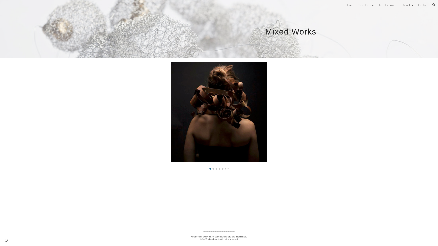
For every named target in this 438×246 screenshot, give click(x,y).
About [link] (406, 4)
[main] (253, 29)
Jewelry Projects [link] (388, 4)
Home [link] (349, 4)
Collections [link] (364, 4)
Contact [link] (423, 4)
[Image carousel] (219, 116)
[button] (434, 5)
